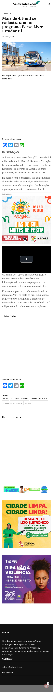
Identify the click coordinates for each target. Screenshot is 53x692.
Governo (24, 399)
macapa (34, 399)
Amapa (5, 399)
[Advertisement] (26, 109)
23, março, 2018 (8, 37)
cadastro (15, 399)
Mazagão (43, 399)
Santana (27, 403)
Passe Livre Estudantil (12, 403)
